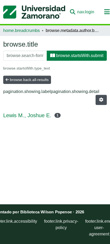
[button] (34, 12)
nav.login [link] (85, 12)
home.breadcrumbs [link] (21, 30)
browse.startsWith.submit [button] (79, 55)
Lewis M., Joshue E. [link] (27, 115)
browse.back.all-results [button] (29, 80)
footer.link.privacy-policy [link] (61, 224)
